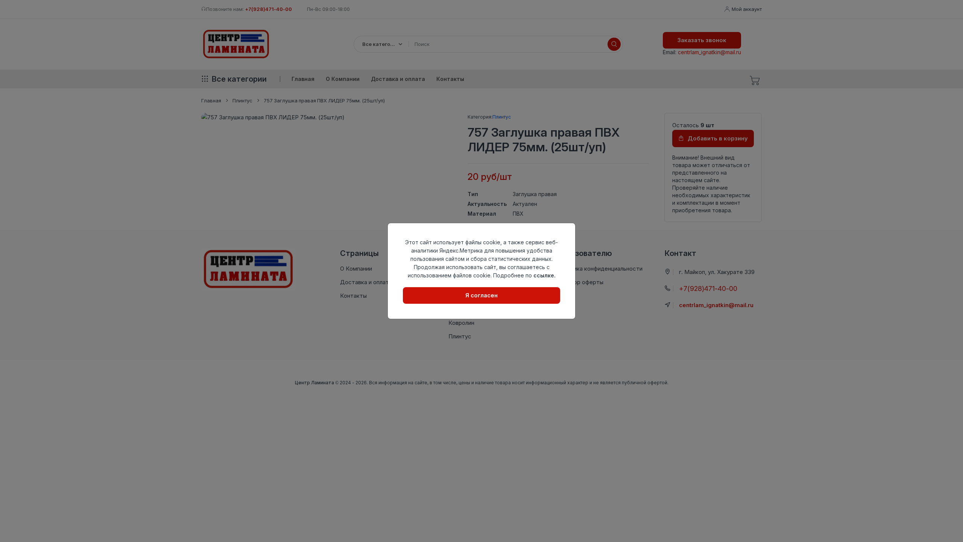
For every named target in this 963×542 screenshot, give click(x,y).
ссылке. (544, 275)
